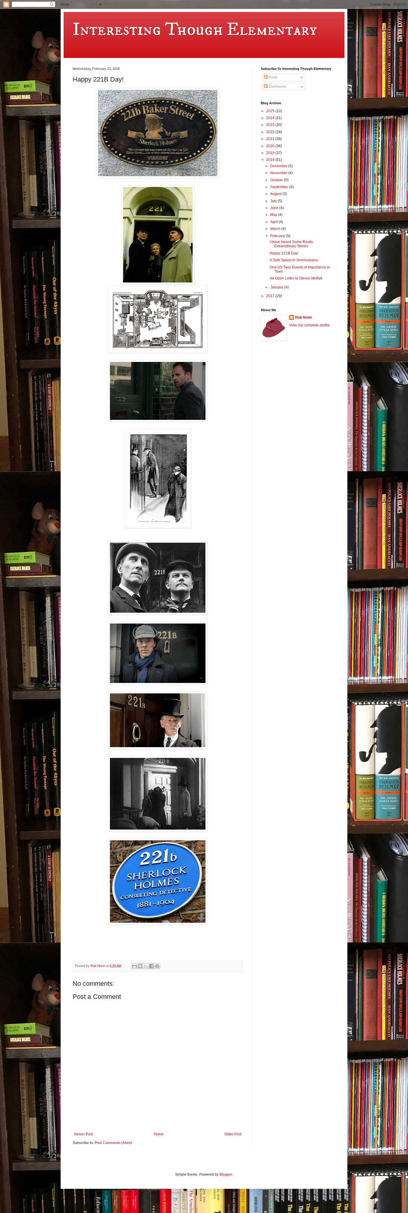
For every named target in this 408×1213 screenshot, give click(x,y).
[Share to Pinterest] (157, 966)
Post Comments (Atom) (113, 1143)
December (279, 166)
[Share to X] (146, 966)
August (276, 194)
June (274, 208)
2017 (270, 296)
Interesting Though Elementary (195, 30)
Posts (272, 77)
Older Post (232, 1134)
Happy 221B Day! (284, 253)
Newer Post (83, 1134)
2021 (270, 139)
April (274, 222)
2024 (270, 118)
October (277, 180)
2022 (270, 132)
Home (159, 1134)
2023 (270, 125)
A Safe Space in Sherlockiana (294, 260)
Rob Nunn (303, 317)
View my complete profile (309, 325)
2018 (270, 160)
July (274, 201)
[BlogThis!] (140, 966)
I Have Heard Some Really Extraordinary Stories (291, 244)
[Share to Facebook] (151, 966)
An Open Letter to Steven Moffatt (296, 278)
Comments (277, 87)
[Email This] (134, 966)
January (277, 287)
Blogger (226, 1174)
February (278, 236)
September (279, 187)
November (279, 173)
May (274, 215)
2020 (270, 146)
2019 (270, 153)
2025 (270, 111)
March (275, 229)
